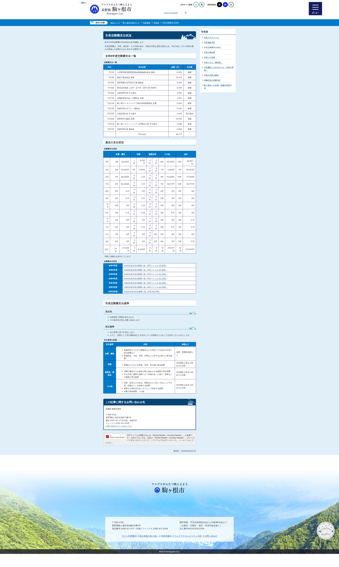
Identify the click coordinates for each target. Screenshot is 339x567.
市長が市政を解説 (211, 75)
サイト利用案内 (129, 536)
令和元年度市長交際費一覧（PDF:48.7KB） (142, 291)
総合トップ (115, 23)
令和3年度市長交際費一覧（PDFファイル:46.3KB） (145, 283)
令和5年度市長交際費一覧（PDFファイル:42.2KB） (145, 274)
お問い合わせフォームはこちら (119, 426)
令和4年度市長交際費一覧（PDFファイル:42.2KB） (145, 278)
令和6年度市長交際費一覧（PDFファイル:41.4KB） (145, 270)
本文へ (84, 3)
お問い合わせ (210, 536)
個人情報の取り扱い (148, 536)
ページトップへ (326, 531)
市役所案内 (166, 536)
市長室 (156, 23)
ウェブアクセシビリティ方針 (188, 536)
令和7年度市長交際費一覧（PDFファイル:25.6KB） (145, 265)
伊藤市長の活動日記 (212, 80)
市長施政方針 (209, 42)
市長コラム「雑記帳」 (213, 62)
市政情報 (146, 23)
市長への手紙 (209, 57)
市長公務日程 (209, 52)
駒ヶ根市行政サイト (131, 23)
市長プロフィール (211, 37)
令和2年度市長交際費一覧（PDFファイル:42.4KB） (145, 287)
